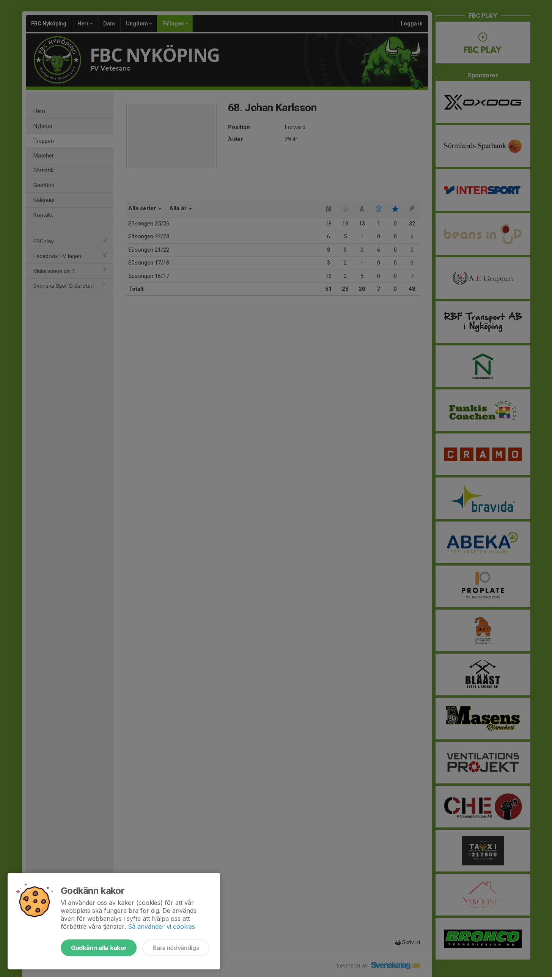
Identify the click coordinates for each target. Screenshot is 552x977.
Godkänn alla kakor (98, 948)
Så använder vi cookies (161, 926)
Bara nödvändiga (176, 948)
